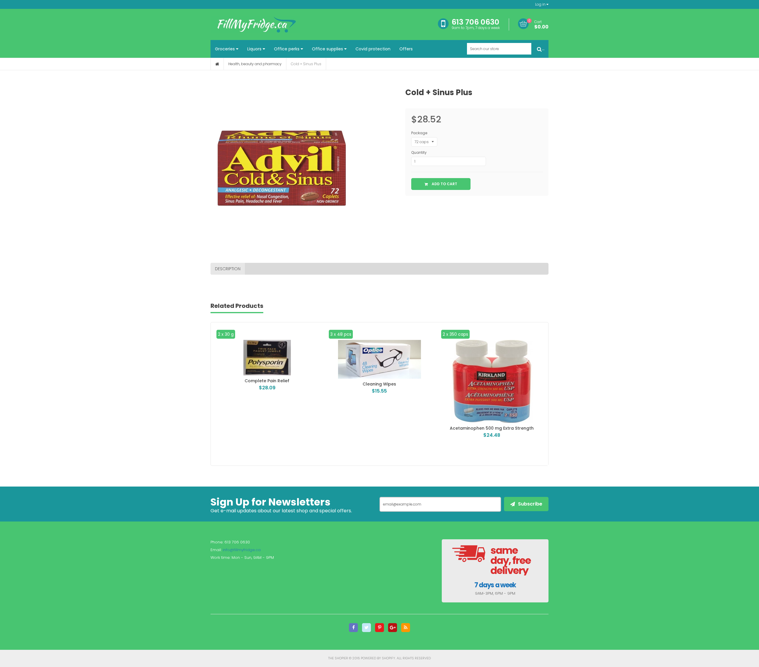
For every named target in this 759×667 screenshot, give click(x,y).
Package (419, 132)
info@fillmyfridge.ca (242, 550)
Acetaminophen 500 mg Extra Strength (379, 428)
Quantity (419, 152)
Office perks (287, 49)
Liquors (255, 49)
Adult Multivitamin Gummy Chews (492, 428)
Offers (406, 49)
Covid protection (372, 49)
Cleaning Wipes (267, 384)
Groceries (225, 49)
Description (227, 269)
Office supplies (328, 49)
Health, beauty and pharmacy (255, 63)
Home (217, 64)
